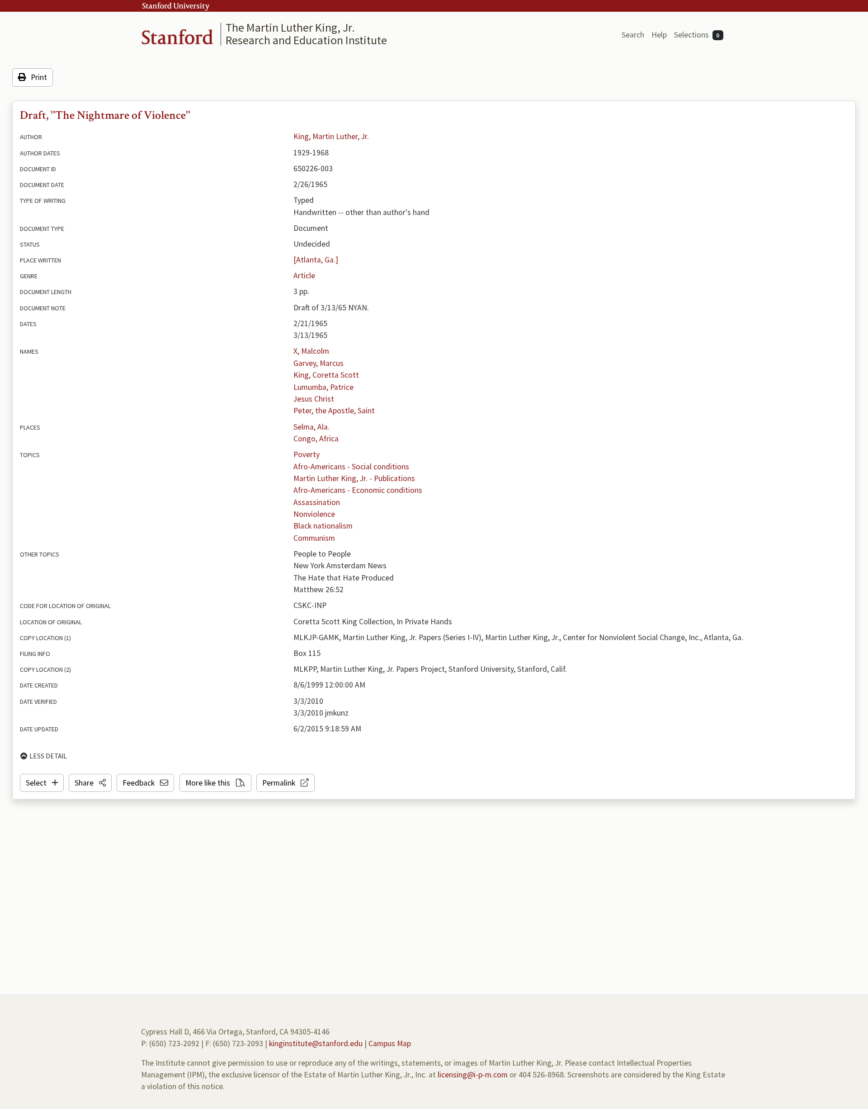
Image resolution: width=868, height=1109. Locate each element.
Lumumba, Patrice (323, 387)
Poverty (306, 454)
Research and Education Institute (306, 40)
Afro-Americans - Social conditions (351, 467)
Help (659, 35)
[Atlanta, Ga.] (315, 260)
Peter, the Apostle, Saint (334, 411)
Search (633, 35)
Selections (697, 35)
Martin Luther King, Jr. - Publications (354, 478)
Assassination (316, 502)
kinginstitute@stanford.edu (316, 1043)
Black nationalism (323, 526)
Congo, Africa (316, 439)
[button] (90, 783)
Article (304, 276)
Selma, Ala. (311, 427)
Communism (314, 538)
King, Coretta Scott (326, 375)
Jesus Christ (313, 399)
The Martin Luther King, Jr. (290, 27)
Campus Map (389, 1043)
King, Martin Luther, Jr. (331, 136)
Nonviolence (314, 514)
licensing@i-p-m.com (473, 1075)
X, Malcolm (311, 351)
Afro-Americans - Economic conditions (357, 490)
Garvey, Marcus (318, 363)
